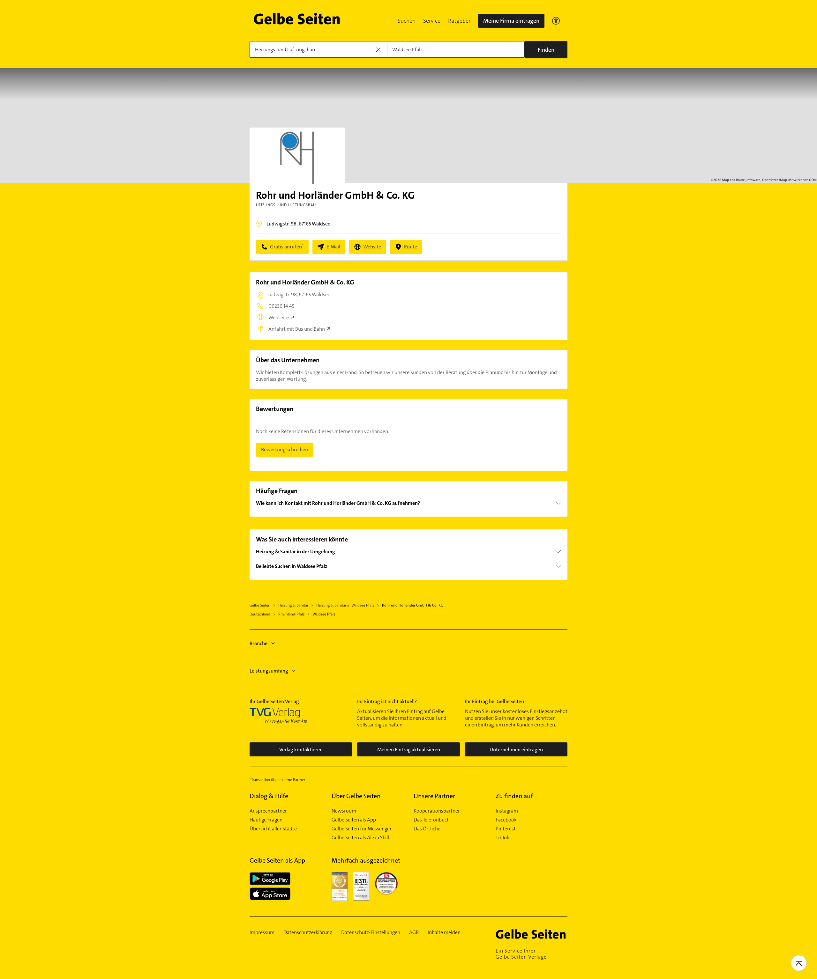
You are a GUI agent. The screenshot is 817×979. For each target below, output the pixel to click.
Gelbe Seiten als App (354, 820)
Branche (258, 643)
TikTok (502, 838)
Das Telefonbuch (432, 820)
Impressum (262, 932)
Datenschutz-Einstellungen (370, 932)
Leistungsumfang (269, 670)
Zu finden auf (514, 796)
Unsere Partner (434, 796)
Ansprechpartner (268, 811)
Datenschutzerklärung (307, 932)
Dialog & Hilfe (269, 796)
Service (431, 21)
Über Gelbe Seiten (356, 796)
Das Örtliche (427, 829)
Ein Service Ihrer (521, 954)
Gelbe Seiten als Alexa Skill (360, 838)
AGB (414, 932)
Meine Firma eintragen (511, 21)
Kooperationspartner (437, 811)
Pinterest (506, 829)
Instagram (507, 811)
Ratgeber (459, 21)
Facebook (506, 820)
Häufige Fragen (266, 820)
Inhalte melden (444, 932)
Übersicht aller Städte (273, 829)
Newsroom (344, 811)
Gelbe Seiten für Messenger (362, 829)
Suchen (407, 21)
